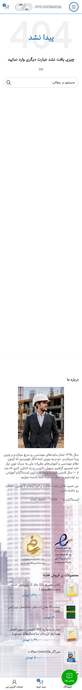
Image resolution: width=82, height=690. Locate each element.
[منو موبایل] (74, 6)
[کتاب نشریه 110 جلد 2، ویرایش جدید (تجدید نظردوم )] (71, 590)
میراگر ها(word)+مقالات (44, 651)
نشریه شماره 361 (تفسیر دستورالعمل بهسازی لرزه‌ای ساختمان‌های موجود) (34, 631)
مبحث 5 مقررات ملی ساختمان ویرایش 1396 (34, 609)
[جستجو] (8, 82)
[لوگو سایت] (39, 7)
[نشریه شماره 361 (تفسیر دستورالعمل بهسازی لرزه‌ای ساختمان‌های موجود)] (71, 634)
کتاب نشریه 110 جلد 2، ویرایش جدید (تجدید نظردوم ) (35, 587)
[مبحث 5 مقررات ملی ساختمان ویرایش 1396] (71, 612)
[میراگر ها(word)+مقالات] (71, 656)
